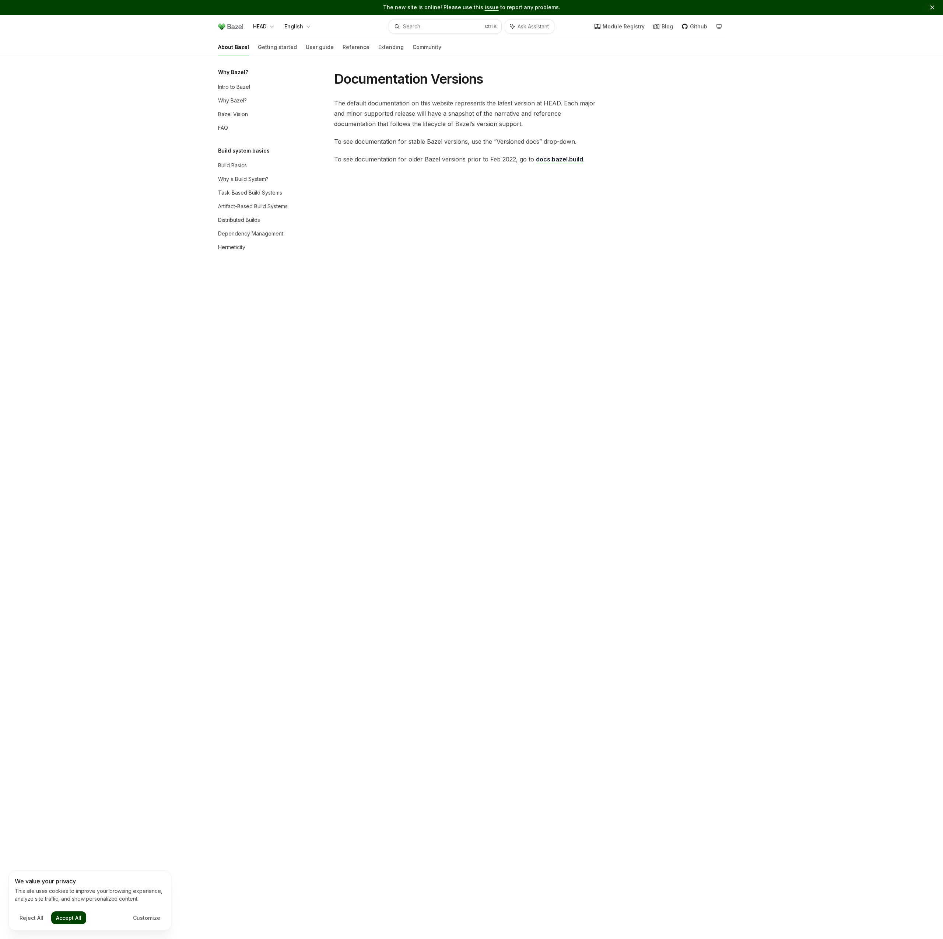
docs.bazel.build (559, 159)
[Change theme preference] (719, 26)
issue (492, 7)
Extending (391, 47)
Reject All (31, 918)
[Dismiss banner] (932, 7)
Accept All (68, 918)
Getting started (277, 47)
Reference (356, 47)
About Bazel (233, 47)
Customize (146, 918)
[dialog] (90, 901)
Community (427, 47)
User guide (320, 47)
